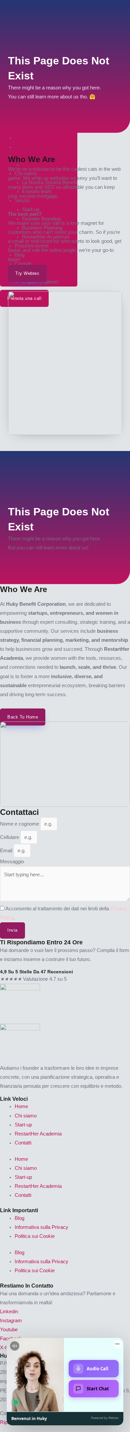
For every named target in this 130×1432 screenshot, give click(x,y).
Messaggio (12, 861)
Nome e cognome (20, 824)
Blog (19, 1218)
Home (21, 1106)
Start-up (23, 1124)
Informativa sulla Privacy (41, 1227)
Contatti (23, 1142)
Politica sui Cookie (35, 1236)
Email (7, 850)
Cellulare (10, 837)
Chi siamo (26, 1115)
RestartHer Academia (38, 1133)
